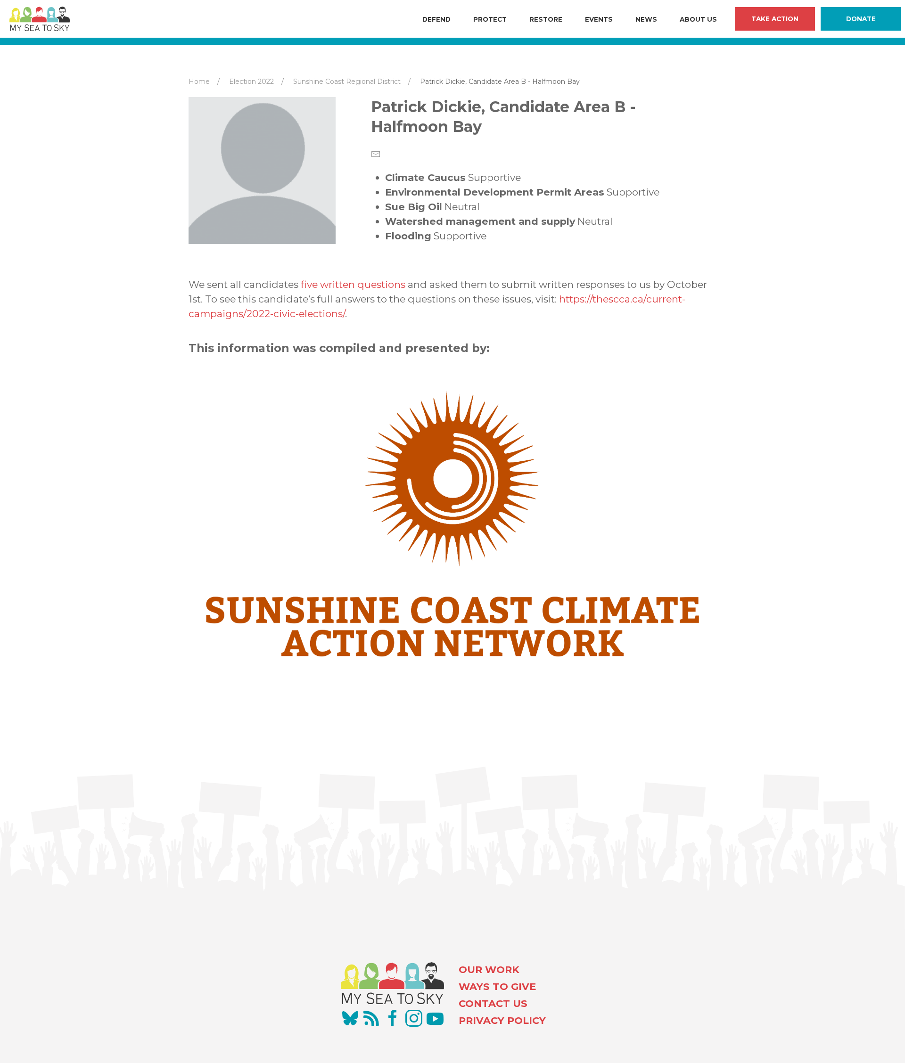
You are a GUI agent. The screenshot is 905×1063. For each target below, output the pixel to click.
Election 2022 (251, 81)
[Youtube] (435, 1018)
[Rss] (371, 1018)
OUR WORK (489, 969)
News (646, 19)
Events (599, 19)
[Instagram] (413, 1018)
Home (199, 81)
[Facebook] (392, 1018)
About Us (698, 19)
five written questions (353, 284)
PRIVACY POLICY (502, 1020)
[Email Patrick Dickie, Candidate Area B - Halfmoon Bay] (375, 154)
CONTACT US (493, 1003)
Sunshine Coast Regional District (347, 81)
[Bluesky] (350, 1018)
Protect (490, 19)
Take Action (774, 19)
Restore (545, 19)
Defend (436, 19)
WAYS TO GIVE (497, 986)
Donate (861, 19)
